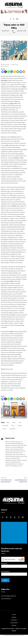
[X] (5, 71)
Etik (20, 422)
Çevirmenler (14, 622)
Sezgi (12, 425)
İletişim (14, 617)
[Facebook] (2, 71)
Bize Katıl (14, 620)
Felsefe (7, 66)
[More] (23, 71)
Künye (14, 614)
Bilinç (8, 422)
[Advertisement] (14, 533)
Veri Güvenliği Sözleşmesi (8, 596)
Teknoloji (19, 425)
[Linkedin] (11, 71)
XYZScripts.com (21, 635)
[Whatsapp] (8, 71)
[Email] (17, 71)
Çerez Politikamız (6, 598)
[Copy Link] (14, 71)
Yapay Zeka (12, 428)
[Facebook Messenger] (20, 71)
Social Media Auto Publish (8, 635)
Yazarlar (14, 625)
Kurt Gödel (5, 425)
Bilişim (14, 422)
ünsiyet (4, 428)
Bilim (4, 66)
